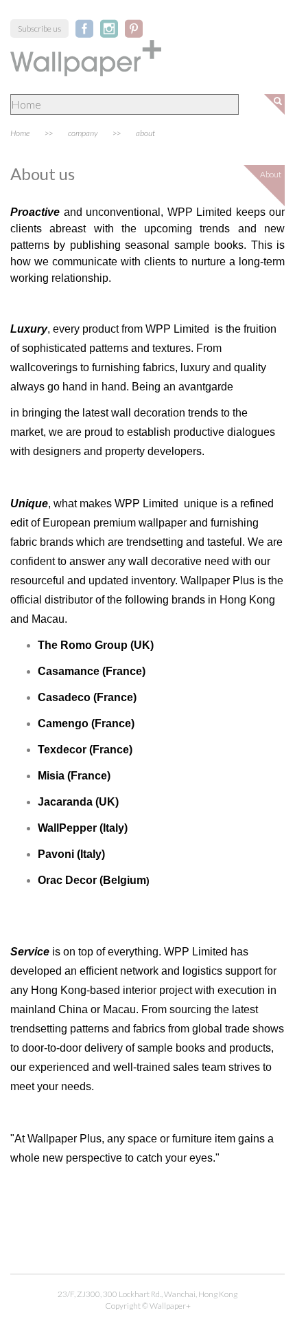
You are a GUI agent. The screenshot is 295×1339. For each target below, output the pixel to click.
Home (20, 133)
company (82, 133)
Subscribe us (39, 28)
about (145, 133)
